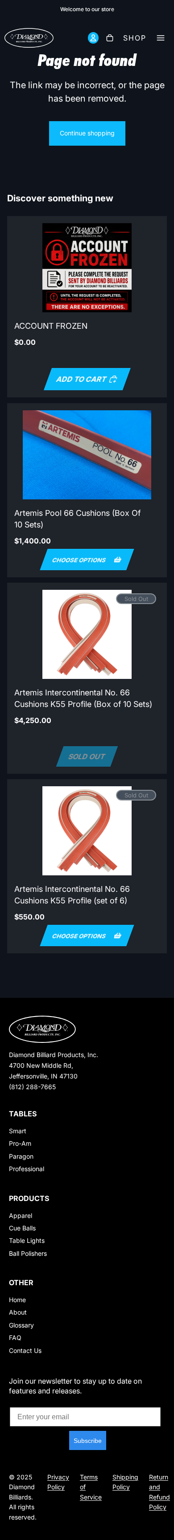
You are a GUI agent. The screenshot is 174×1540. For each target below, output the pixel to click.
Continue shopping (87, 133)
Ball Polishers (28, 1253)
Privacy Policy (58, 1482)
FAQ (15, 1337)
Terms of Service (91, 1487)
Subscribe (88, 1440)
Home (17, 1299)
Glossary (21, 1325)
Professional (26, 1168)
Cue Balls (22, 1228)
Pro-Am (20, 1143)
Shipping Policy (125, 1482)
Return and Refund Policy (159, 1492)
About (18, 1312)
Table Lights (27, 1240)
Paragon (21, 1156)
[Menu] (163, 38)
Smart (17, 1131)
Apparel (20, 1215)
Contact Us (25, 1350)
